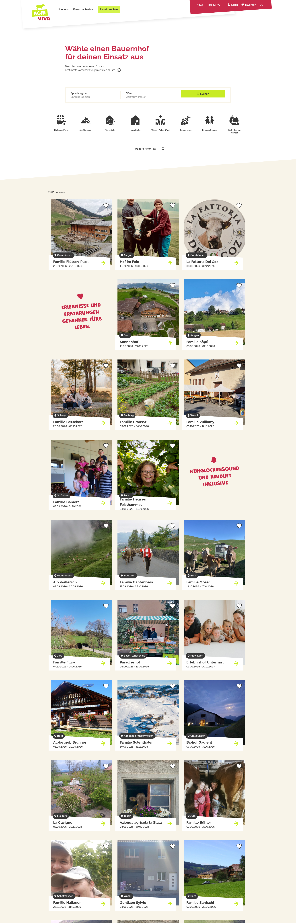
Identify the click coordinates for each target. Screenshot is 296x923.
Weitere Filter (142, 148)
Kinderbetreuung (209, 130)
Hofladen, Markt (61, 130)
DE (261, 4)
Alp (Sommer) (86, 130)
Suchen (204, 93)
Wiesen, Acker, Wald (160, 130)
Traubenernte (185, 130)
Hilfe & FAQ (213, 4)
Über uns (63, 9)
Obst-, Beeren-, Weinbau (234, 131)
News (200, 4)
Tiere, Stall (110, 130)
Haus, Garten (135, 130)
